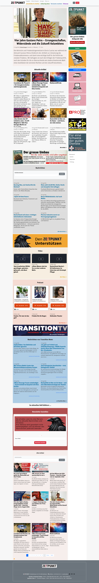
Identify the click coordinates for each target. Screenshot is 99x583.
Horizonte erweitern (56, 4)
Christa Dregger (23, 47)
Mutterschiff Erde (55, 83)
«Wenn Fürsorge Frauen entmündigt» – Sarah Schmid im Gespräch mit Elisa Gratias (26, 382)
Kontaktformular (77, 69)
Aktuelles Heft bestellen (77, 42)
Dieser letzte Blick (38, 119)
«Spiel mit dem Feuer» (21, 194)
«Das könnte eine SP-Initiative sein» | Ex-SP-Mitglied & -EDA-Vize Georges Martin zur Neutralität (22, 122)
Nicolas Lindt (41, 127)
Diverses (65, 4)
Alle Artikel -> (63, 147)
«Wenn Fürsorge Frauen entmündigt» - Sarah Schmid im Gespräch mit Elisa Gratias (40, 86)
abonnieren (14, 556)
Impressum (72, 159)
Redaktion (58, 127)
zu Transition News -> (61, 398)
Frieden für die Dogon (39, 313)
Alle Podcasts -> (63, 320)
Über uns (47, 1)
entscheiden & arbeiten (32, 4)
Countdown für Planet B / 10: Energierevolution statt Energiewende (22, 85)
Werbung (72, 162)
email (39, 432)
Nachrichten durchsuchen (19, 169)
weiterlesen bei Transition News (34, 353)
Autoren (71, 156)
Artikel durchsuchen (18, 454)
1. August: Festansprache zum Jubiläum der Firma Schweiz (39, 501)
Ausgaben (28, 1)
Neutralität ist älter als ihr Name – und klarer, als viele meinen (57, 121)
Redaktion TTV (41, 92)
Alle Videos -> (63, 274)
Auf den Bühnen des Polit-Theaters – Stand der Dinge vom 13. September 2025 (58, 472)
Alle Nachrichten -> (62, 228)
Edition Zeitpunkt (35, 1)
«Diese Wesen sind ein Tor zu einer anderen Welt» (39, 265)
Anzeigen (42, 1)
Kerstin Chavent (59, 92)
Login (77, 2)
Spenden (77, 48)
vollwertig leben (45, 4)
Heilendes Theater (56, 313)
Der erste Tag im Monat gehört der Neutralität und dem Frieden (21, 472)
